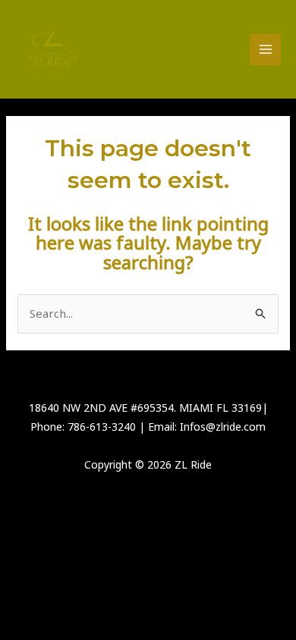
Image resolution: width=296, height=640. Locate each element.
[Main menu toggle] (265, 49)
